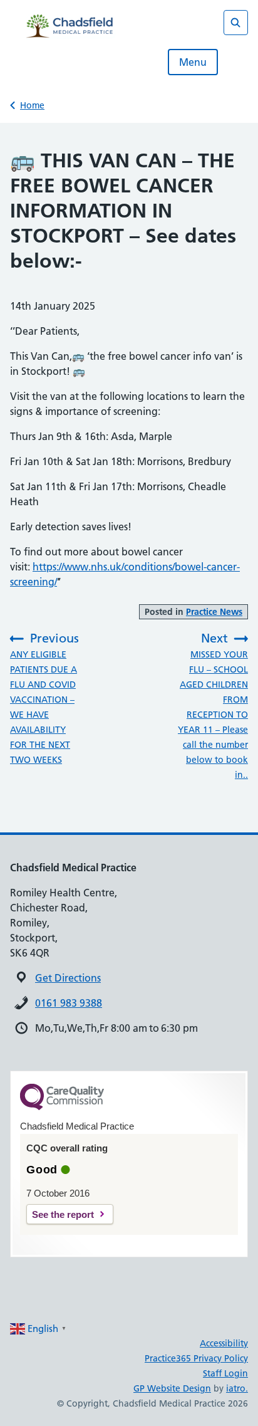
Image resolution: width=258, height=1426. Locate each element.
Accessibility (224, 1343)
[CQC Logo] (62, 1107)
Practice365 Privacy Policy (196, 1358)
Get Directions (68, 978)
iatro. (237, 1388)
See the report (63, 1214)
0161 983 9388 (68, 1003)
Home (32, 105)
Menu (193, 62)
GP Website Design (172, 1388)
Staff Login (225, 1373)
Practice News (214, 611)
